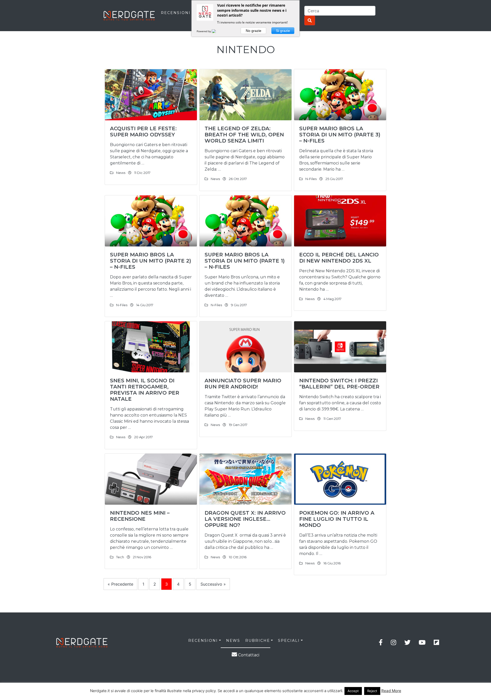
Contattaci (248, 655)
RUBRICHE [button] (257, 640)
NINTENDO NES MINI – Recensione (140, 516)
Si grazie (283, 31)
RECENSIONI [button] (203, 640)
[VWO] (217, 31)
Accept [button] (353, 691)
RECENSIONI (176, 12)
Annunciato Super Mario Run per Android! (243, 383)
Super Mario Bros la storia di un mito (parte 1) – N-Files (245, 261)
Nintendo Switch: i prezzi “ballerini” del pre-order (339, 383)
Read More (391, 690)
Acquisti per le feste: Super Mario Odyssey (143, 131)
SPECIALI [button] (289, 640)
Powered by (204, 31)
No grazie (253, 31)
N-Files (311, 179)
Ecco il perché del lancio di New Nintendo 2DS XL (339, 258)
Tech (120, 557)
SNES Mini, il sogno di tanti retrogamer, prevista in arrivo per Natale (144, 389)
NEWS (233, 640)
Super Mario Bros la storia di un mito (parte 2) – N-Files (150, 261)
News (120, 173)
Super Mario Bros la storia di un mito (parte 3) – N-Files (339, 134)
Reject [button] (372, 691)
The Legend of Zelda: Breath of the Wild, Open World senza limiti (244, 134)
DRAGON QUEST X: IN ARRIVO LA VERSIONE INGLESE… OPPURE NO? (245, 519)
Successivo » (213, 584)
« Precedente (120, 584)
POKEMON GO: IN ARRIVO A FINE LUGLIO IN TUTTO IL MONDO (336, 519)
